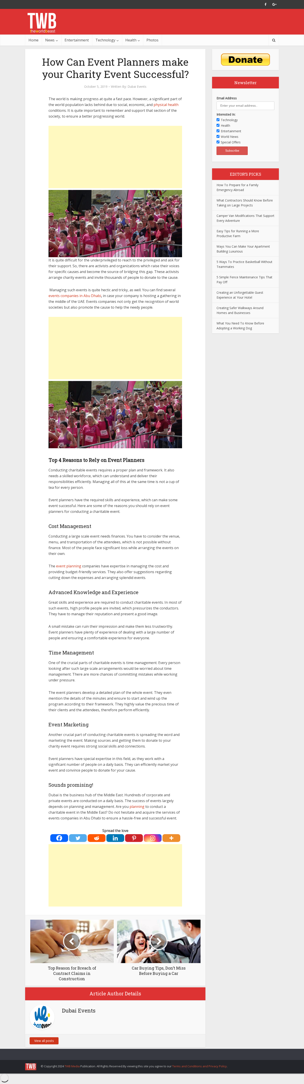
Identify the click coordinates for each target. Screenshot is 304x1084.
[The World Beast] (41, 22)
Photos (152, 40)
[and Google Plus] (274, 4)
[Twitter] (78, 838)
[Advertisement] (115, 157)
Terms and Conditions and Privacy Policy (199, 1066)
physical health (166, 104)
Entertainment (77, 40)
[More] (171, 838)
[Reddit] (96, 838)
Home (33, 40)
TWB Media (72, 1066)
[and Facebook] (265, 4)
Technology (105, 40)
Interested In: (226, 114)
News (50, 40)
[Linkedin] (115, 838)
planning (137, 806)
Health (130, 40)
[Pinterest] (134, 838)
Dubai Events (137, 87)
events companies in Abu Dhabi (75, 295)
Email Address (227, 98)
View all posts (44, 1041)
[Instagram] (153, 838)
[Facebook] (59, 838)
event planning (68, 566)
